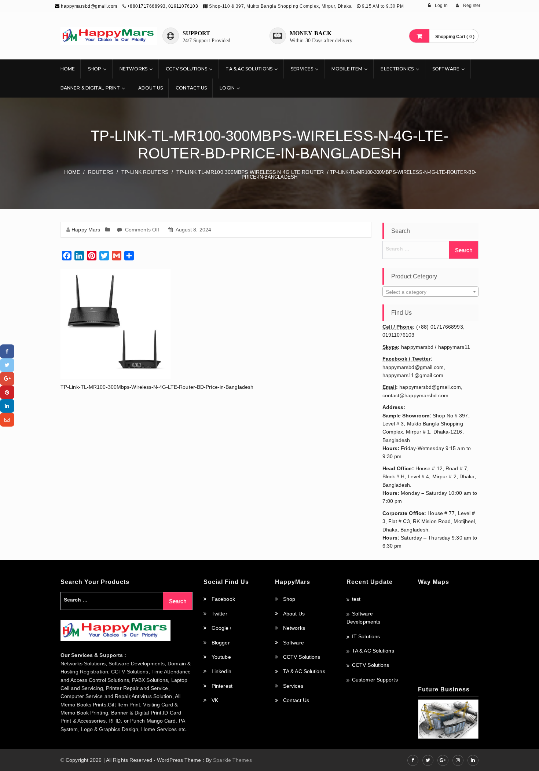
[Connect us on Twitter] (427, 760)
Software (446, 69)
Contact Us (191, 88)
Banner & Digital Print (90, 88)
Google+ (222, 628)
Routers (100, 172)
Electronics (397, 69)
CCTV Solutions (186, 69)
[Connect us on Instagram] (457, 760)
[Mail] (7, 419)
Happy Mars (86, 230)
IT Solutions (366, 636)
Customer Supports (375, 680)
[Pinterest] (7, 392)
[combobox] (430, 291)
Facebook (223, 599)
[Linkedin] (7, 406)
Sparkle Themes (232, 760)
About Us (150, 88)
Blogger (221, 643)
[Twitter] (7, 365)
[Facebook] (7, 351)
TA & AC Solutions (248, 69)
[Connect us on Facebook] (412, 760)
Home (67, 69)
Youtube (221, 657)
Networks (133, 69)
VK (215, 700)
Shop (94, 69)
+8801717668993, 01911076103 (162, 6)
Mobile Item (346, 69)
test (356, 599)
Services (302, 69)
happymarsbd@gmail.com (88, 6)
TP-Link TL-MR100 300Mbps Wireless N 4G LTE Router (250, 172)
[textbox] (430, 292)
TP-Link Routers (144, 172)
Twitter (219, 614)
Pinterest (222, 686)
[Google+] (7, 379)
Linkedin (221, 671)
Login (227, 88)
